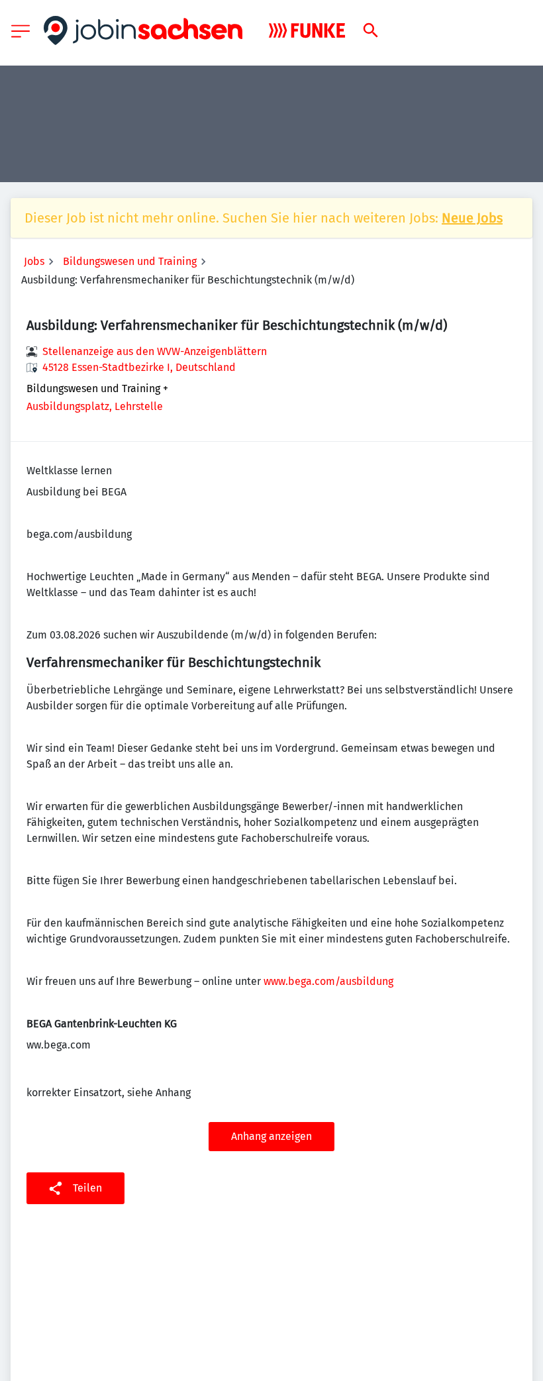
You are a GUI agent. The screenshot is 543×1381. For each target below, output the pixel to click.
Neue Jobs (472, 218)
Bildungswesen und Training (130, 261)
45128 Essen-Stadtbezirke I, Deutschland (139, 367)
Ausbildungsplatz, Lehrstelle (94, 406)
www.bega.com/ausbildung (328, 981)
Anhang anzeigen (271, 1136)
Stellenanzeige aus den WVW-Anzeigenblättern (154, 351)
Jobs (34, 261)
